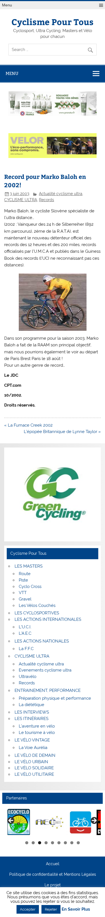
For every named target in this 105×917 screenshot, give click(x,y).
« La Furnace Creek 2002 (28, 425)
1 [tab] (26, 842)
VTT (23, 592)
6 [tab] (58, 842)
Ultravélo (27, 676)
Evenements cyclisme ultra (45, 670)
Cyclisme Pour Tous (52, 21)
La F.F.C (26, 648)
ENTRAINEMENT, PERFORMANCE (48, 690)
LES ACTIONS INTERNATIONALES (48, 619)
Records (46, 200)
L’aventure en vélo (37, 726)
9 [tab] (78, 842)
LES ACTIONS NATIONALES (42, 641)
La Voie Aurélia (33, 747)
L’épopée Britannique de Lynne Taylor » (62, 431)
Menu (7, 5)
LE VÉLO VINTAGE (32, 740)
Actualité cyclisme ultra (60, 193)
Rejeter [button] (51, 909)
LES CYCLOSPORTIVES (37, 613)
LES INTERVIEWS (32, 712)
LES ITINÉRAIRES (31, 718)
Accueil (52, 864)
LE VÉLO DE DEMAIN (35, 755)
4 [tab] (46, 842)
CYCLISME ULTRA (20, 200)
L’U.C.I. (25, 626)
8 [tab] (71, 842)
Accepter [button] (28, 909)
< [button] (11, 821)
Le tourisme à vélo (37, 732)
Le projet (53, 885)
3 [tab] (39, 842)
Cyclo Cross (30, 586)
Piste (23, 580)
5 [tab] (52, 842)
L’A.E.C (25, 633)
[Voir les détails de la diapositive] (19, 822)
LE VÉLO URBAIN (31, 761)
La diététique (31, 704)
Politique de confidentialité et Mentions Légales (52, 875)
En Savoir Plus (76, 909)
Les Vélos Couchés (37, 605)
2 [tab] (33, 842)
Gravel (25, 599)
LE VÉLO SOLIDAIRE (34, 767)
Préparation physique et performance (55, 698)
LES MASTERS (29, 566)
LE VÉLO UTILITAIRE (34, 774)
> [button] (94, 821)
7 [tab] (65, 842)
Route (25, 573)
